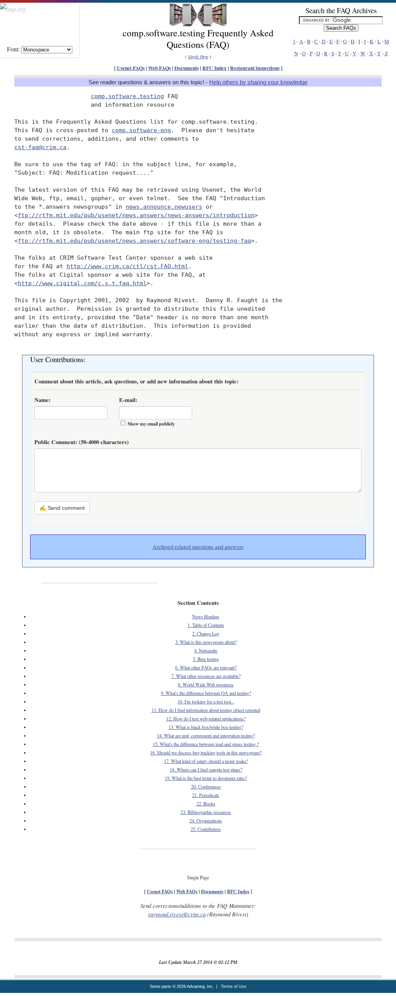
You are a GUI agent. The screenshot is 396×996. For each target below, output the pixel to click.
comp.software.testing (127, 96)
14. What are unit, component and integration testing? (206, 735)
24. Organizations (205, 820)
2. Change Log (205, 633)
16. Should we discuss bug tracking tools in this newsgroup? (205, 752)
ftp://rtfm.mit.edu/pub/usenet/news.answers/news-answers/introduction (136, 215)
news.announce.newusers (164, 206)
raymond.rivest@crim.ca (177, 914)
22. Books (205, 803)
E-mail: (128, 400)
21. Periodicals (205, 795)
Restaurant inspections (255, 68)
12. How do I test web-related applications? (206, 718)
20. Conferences (206, 786)
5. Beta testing (206, 659)
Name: (42, 400)
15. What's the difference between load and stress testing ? (206, 744)
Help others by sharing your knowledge (258, 82)
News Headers (205, 616)
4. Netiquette (205, 650)
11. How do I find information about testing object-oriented (206, 710)
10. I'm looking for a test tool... (206, 701)
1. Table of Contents (206, 625)
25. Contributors (206, 829)
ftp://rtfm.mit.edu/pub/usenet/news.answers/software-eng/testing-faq (134, 240)
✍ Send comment (62, 508)
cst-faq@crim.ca (40, 147)
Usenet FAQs (131, 68)
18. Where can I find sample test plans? (206, 769)
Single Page (198, 56)
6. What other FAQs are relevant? (205, 667)
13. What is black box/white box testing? (206, 727)
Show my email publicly (151, 424)
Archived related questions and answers (198, 546)
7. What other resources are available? (206, 676)
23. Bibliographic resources (206, 812)
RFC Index (214, 68)
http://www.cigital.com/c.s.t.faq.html (82, 283)
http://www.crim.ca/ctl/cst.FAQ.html (127, 266)
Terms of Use (233, 986)
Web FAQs (159, 68)
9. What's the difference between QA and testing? (206, 693)
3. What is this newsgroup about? (206, 642)
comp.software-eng (141, 130)
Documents (186, 68)
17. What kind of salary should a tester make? (206, 761)
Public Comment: (81, 442)
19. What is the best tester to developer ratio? (206, 778)
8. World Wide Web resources (206, 684)
